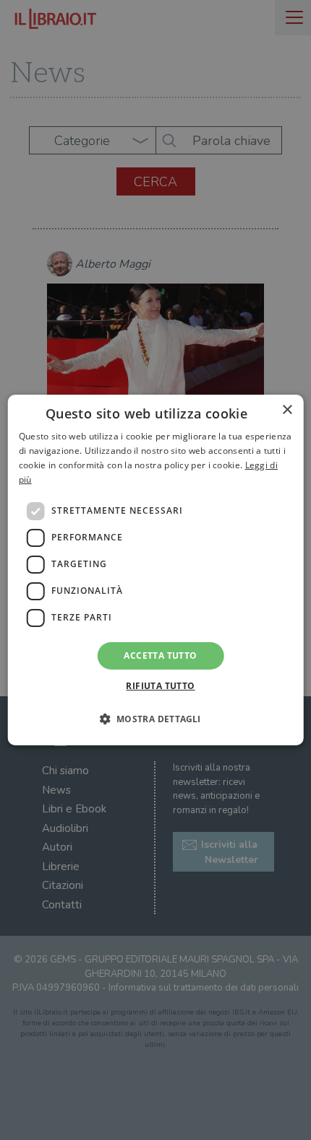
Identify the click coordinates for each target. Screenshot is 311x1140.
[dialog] (156, 570)
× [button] (286, 410)
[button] (155, 718)
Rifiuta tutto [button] (160, 686)
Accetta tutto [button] (160, 655)
